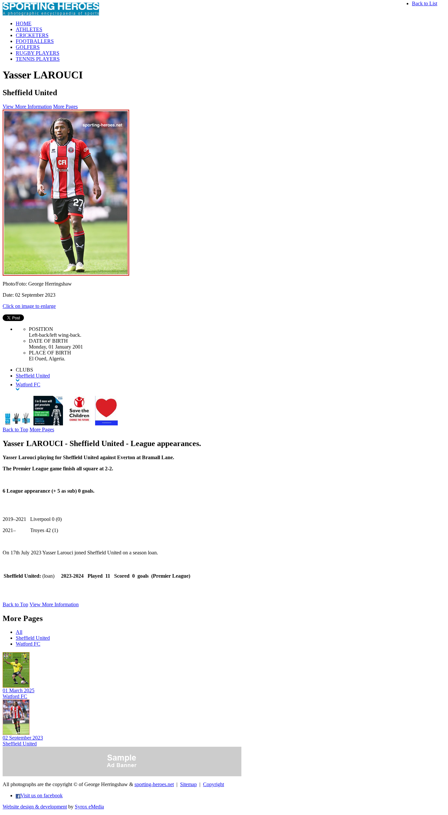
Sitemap (188, 784)
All (19, 632)
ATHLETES (29, 29)
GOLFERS (28, 47)
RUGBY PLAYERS (37, 53)
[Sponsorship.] (106, 423)
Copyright (213, 784)
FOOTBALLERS (35, 41)
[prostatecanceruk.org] (48, 423)
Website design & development (35, 806)
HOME (23, 23)
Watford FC (28, 644)
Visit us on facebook (41, 795)
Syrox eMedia (89, 806)
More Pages (65, 106)
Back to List (424, 3)
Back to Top (15, 429)
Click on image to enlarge (29, 306)
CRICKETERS (32, 35)
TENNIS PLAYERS (38, 59)
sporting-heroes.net (154, 784)
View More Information (27, 106)
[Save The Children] (79, 423)
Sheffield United (33, 638)
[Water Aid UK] (17, 423)
